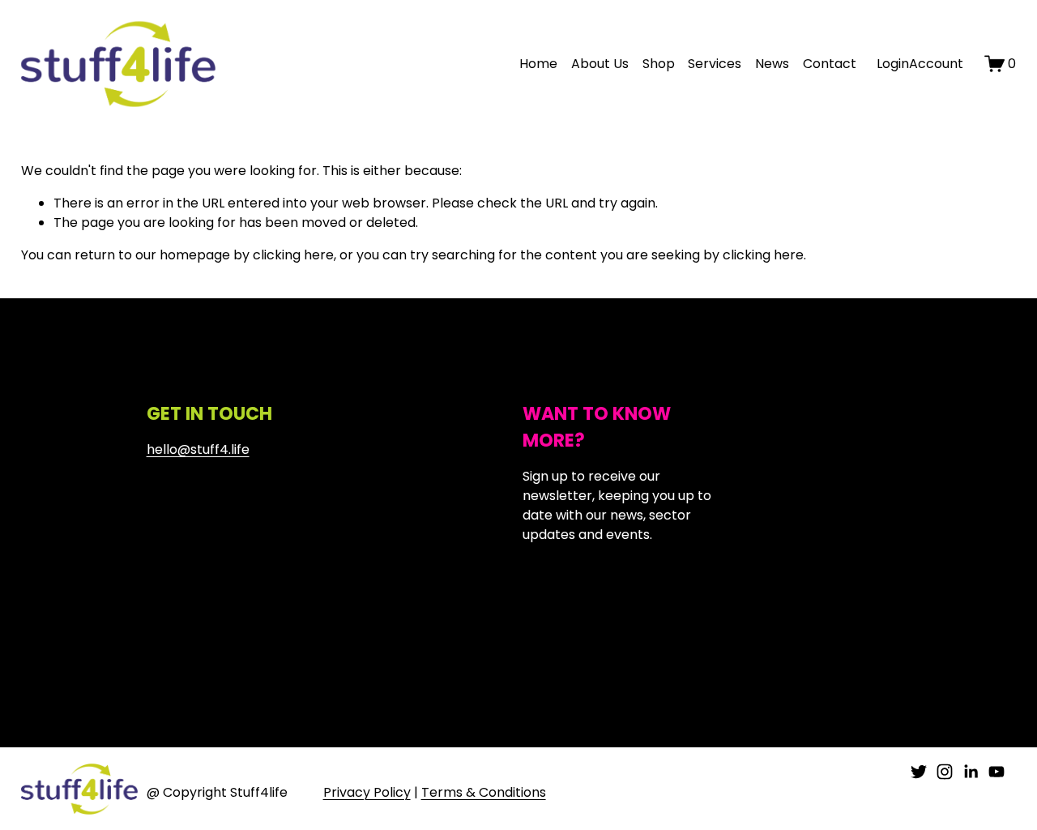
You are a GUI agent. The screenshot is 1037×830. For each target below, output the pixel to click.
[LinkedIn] (970, 772)
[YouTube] (996, 772)
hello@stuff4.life (198, 449)
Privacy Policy (367, 792)
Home (538, 63)
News (772, 63)
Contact (829, 63)
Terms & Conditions (483, 792)
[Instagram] (945, 772)
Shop (658, 63)
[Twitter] (919, 772)
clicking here (293, 255)
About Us (600, 63)
